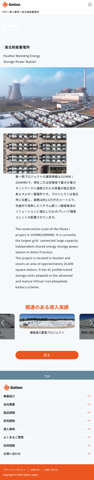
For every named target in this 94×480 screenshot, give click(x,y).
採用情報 (9, 445)
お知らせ (35, 469)
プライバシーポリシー (14, 469)
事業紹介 (9, 396)
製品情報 (9, 412)
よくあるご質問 (13, 437)
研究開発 (9, 421)
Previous (2, 323)
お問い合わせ (12, 453)
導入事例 (9, 429)
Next (91, 323)
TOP (4, 12)
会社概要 (9, 404)
